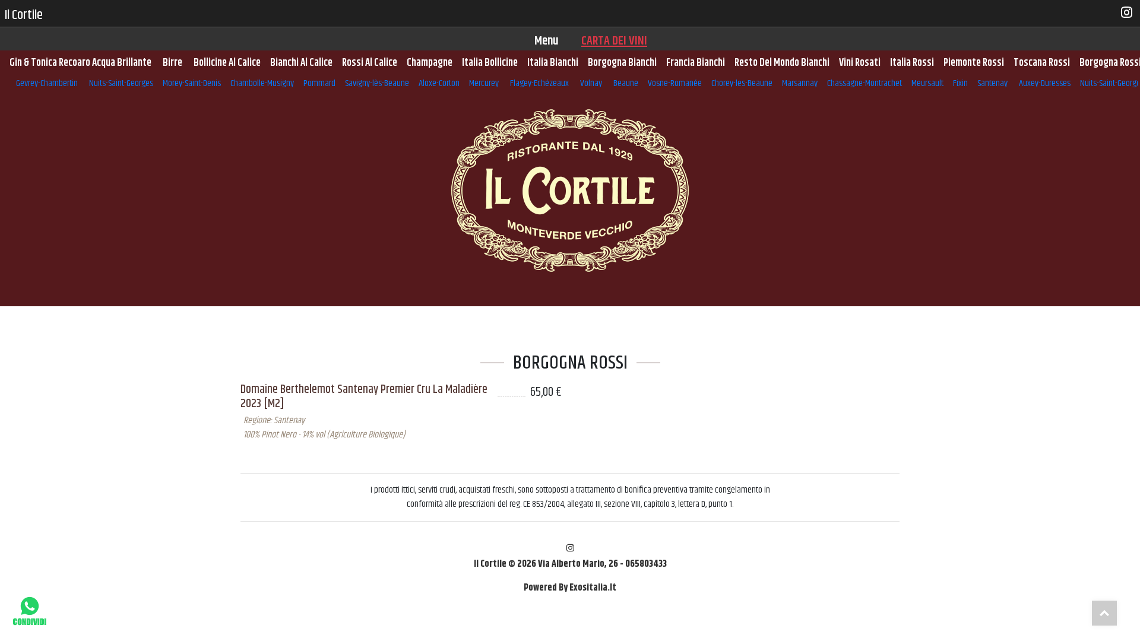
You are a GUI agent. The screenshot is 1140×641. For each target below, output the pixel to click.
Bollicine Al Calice (227, 63)
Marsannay (800, 83)
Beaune (625, 83)
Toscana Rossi (1042, 63)
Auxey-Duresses (1045, 83)
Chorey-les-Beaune (741, 83)
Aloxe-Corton (439, 83)
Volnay (592, 83)
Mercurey (485, 83)
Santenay (993, 83)
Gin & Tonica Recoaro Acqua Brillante (81, 63)
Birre (173, 63)
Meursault (927, 83)
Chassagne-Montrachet (864, 83)
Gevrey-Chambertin (48, 83)
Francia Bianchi (695, 63)
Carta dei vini (614, 40)
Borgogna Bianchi (622, 63)
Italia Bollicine (490, 63)
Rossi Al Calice (369, 63)
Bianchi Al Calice (301, 63)
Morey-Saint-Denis (192, 83)
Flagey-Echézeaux (540, 83)
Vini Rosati (860, 63)
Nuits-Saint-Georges (121, 83)
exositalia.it (592, 587)
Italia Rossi (912, 63)
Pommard (319, 83)
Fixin (960, 83)
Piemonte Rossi (973, 63)
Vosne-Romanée (675, 83)
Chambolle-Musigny (262, 83)
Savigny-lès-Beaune (377, 83)
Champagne (429, 63)
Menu (546, 40)
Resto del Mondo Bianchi (781, 63)
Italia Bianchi (552, 63)
